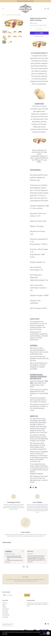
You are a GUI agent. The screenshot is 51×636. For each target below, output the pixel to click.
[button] (7, 562)
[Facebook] (45, 624)
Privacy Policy (5, 617)
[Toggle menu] (3, 8)
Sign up (27, 595)
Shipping (36, 25)
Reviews (4, 604)
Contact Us (4, 602)
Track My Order (5, 609)
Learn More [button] (5, 633)
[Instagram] (48, 624)
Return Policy (5, 611)
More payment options (39, 36)
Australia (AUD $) (7, 624)
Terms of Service (5, 615)
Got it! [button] (44, 633)
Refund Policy (5, 613)
